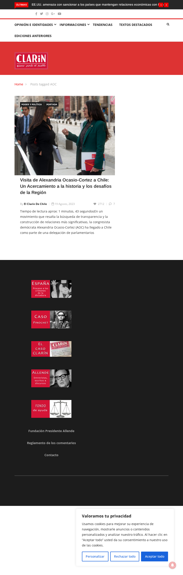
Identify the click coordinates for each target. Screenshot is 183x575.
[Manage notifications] (172, 565)
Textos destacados (135, 25)
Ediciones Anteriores (33, 36)
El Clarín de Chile (35, 204)
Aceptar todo (154, 556)
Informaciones (73, 25)
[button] (161, 5)
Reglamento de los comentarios (51, 443)
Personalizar (95, 556)
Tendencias (102, 25)
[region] (125, 537)
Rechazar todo (124, 556)
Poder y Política (31, 104)
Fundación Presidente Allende (51, 431)
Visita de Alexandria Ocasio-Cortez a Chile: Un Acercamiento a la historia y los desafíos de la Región (66, 186)
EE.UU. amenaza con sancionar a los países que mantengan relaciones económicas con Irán (98, 4)
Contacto (51, 455)
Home (19, 84)
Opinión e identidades (34, 25)
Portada (51, 104)
